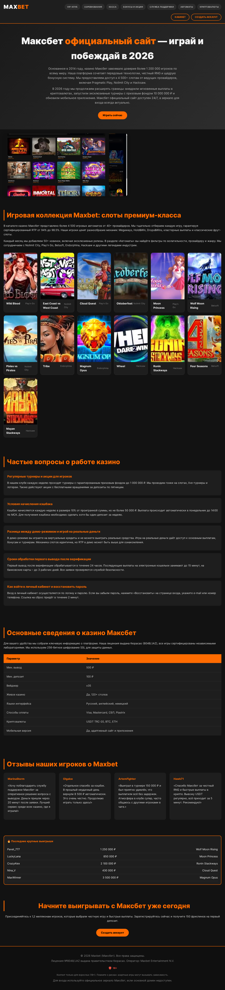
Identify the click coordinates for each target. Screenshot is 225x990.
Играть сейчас (112, 115)
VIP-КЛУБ (72, 7)
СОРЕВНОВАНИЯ (93, 7)
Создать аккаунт (112, 932)
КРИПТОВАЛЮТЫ (209, 7)
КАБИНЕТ (180, 17)
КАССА (113, 7)
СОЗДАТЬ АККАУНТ (206, 17)
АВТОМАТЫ (187, 7)
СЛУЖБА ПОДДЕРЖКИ (162, 7)
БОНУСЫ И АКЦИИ (133, 7)
